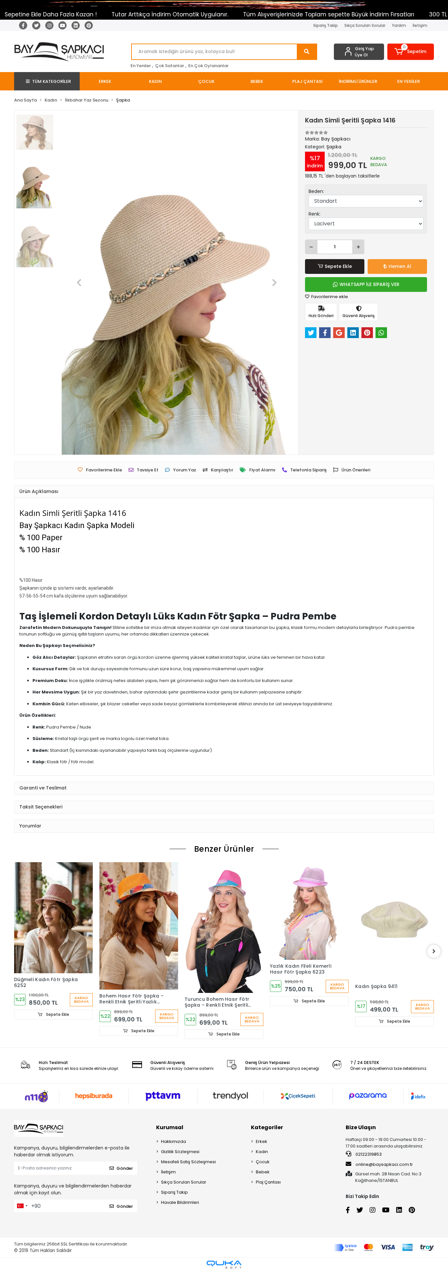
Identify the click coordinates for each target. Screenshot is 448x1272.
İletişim (420, 25)
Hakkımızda (173, 1141)
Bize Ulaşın (361, 1127)
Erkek (261, 1141)
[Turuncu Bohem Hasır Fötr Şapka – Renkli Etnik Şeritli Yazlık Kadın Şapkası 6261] (224, 927)
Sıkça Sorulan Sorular (364, 25)
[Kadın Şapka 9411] (394, 921)
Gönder (124, 1168)
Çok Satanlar (169, 66)
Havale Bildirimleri (180, 1202)
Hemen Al (400, 266)
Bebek (263, 1172)
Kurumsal (169, 1127)
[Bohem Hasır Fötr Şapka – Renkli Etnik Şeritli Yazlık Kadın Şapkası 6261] (138, 926)
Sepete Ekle (338, 266)
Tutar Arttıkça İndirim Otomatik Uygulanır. (125, 14)
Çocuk (263, 1162)
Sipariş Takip (325, 25)
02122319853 (368, 1154)
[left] (14, 951)
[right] (434, 951)
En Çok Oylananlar (208, 66)
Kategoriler (267, 1127)
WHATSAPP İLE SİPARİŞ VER (369, 284)
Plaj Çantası (268, 1182)
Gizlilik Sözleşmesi (180, 1152)
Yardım (399, 25)
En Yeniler (141, 66)
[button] (410, 52)
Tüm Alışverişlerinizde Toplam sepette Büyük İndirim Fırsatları (284, 14)
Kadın (262, 1152)
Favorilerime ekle (329, 297)
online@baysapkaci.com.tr (384, 1164)
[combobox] (22, 1206)
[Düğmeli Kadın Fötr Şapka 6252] (53, 917)
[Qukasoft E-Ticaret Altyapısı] (224, 1265)
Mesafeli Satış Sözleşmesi (188, 1162)
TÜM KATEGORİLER (51, 81)
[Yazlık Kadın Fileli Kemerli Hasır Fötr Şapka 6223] (309, 911)
